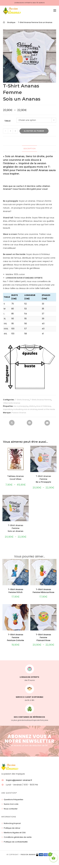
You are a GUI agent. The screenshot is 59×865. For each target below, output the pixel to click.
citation (32, 406)
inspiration (7, 409)
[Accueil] (4, 22)
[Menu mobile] (53, 11)
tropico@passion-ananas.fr (19, 780)
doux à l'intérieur (43, 406)
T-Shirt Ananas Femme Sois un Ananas (35, 22)
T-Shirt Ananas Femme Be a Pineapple (43, 479)
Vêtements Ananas (11, 403)
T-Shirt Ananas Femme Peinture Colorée (15, 637)
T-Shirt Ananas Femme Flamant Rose (43, 637)
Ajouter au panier (34, 131)
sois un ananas (30, 409)
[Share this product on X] (12, 423)
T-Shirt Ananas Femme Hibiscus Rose (43, 591)
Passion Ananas (19, 412)
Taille (7, 120)
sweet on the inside (46, 409)
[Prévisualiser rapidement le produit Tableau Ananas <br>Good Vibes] (27, 450)
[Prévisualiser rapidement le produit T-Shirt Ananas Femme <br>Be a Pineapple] (55, 450)
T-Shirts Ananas (22, 399)
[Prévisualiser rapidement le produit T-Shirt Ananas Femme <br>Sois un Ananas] (27, 499)
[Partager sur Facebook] (29, 423)
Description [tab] (29, 148)
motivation (18, 409)
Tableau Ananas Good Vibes (15, 477)
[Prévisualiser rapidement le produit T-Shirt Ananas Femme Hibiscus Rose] (55, 564)
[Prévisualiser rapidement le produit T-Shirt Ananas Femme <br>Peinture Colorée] (27, 609)
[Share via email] (47, 423)
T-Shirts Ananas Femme (40, 399)
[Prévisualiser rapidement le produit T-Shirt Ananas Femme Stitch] (27, 564)
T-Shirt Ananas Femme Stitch (15, 591)
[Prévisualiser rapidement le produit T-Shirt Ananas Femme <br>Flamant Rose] (55, 609)
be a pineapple (21, 406)
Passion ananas (28, 854)
